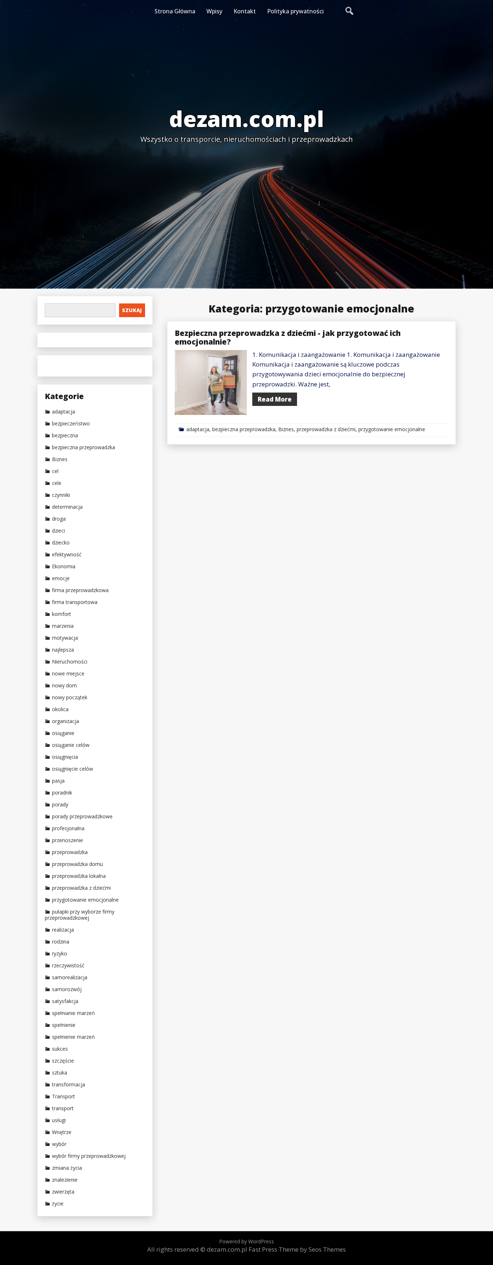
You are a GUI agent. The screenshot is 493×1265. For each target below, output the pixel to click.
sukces (60, 1049)
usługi (59, 1120)
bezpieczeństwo (71, 423)
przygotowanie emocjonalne (391, 429)
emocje (61, 578)
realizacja (63, 930)
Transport (63, 1096)
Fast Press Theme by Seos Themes (297, 1249)
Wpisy (214, 11)
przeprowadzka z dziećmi (326, 429)
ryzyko (59, 953)
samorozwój (67, 989)
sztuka (59, 1072)
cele (56, 483)
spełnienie (63, 1025)
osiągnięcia (65, 757)
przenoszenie (67, 840)
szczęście (63, 1061)
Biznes (286, 429)
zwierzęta (63, 1192)
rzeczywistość (68, 965)
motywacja (65, 638)
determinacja (67, 507)
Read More (275, 399)
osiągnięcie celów (72, 769)
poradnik (62, 792)
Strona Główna (174, 11)
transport (63, 1108)
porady (60, 804)
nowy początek (69, 697)
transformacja (68, 1084)
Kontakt (245, 11)
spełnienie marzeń (73, 1037)
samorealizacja (69, 977)
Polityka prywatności (295, 11)
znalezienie (65, 1180)
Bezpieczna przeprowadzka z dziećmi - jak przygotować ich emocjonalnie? (288, 337)
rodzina (60, 941)
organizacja (65, 721)
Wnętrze (61, 1132)
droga (59, 519)
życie (58, 1203)
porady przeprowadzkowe (82, 816)
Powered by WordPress (246, 1241)
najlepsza (63, 650)
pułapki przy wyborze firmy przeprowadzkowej (79, 915)
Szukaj (132, 310)
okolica (60, 709)
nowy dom (64, 685)
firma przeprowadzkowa (80, 590)
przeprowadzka (70, 852)
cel (55, 471)
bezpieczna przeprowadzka (243, 429)
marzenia (63, 626)
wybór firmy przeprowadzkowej (89, 1156)
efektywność (67, 554)
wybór (59, 1144)
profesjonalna (68, 828)
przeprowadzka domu (77, 864)
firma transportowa (74, 602)
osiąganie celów (71, 745)
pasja (58, 781)
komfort (61, 614)
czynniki (61, 495)
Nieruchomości (69, 661)
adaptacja (197, 429)
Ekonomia (63, 566)
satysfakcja (65, 1001)
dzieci (58, 531)
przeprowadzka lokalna (79, 876)
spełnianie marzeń (73, 1013)
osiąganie (63, 733)
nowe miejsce (68, 673)
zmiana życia (67, 1168)
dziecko (61, 542)
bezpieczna (65, 435)
